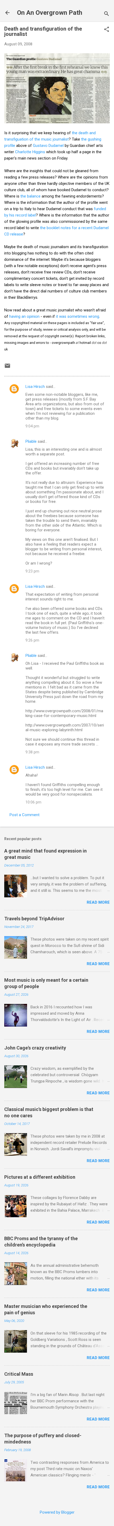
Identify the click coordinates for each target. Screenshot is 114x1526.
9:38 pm (32, 752)
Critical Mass (18, 1374)
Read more (98, 902)
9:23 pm (32, 571)
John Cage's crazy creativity (35, 1048)
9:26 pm (32, 640)
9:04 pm (32, 426)
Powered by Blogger (57, 1512)
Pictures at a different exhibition (39, 1177)
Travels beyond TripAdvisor (34, 918)
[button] (106, 29)
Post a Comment (25, 814)
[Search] (106, 14)
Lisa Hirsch (35, 386)
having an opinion (24, 316)
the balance (30, 196)
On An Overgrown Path (49, 12)
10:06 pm (33, 802)
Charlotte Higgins (30, 152)
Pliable (31, 441)
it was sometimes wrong (77, 316)
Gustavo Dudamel (48, 145)
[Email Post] (7, 367)
